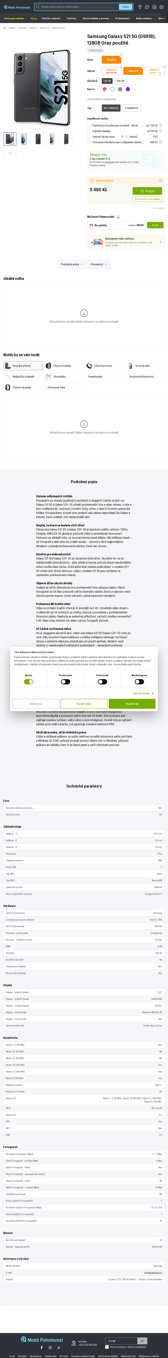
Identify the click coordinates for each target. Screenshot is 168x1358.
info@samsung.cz (153, 1272)
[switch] (65, 681)
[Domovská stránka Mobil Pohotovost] (42, 1339)
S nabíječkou (131, 107)
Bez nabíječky (111, 107)
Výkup (34, 18)
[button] (84, 7)
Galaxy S (33, 27)
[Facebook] (41, 1348)
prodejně (109, 162)
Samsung (22, 27)
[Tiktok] (58, 1348)
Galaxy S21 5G (58, 27)
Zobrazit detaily (141, 693)
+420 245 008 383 (88, 1344)
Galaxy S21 (44, 27)
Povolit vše (132, 703)
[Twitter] (50, 1348)
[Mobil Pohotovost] (17, 7)
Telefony (12, 27)
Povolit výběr (84, 703)
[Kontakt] (147, 6)
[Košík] (161, 6)
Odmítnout (36, 703)
